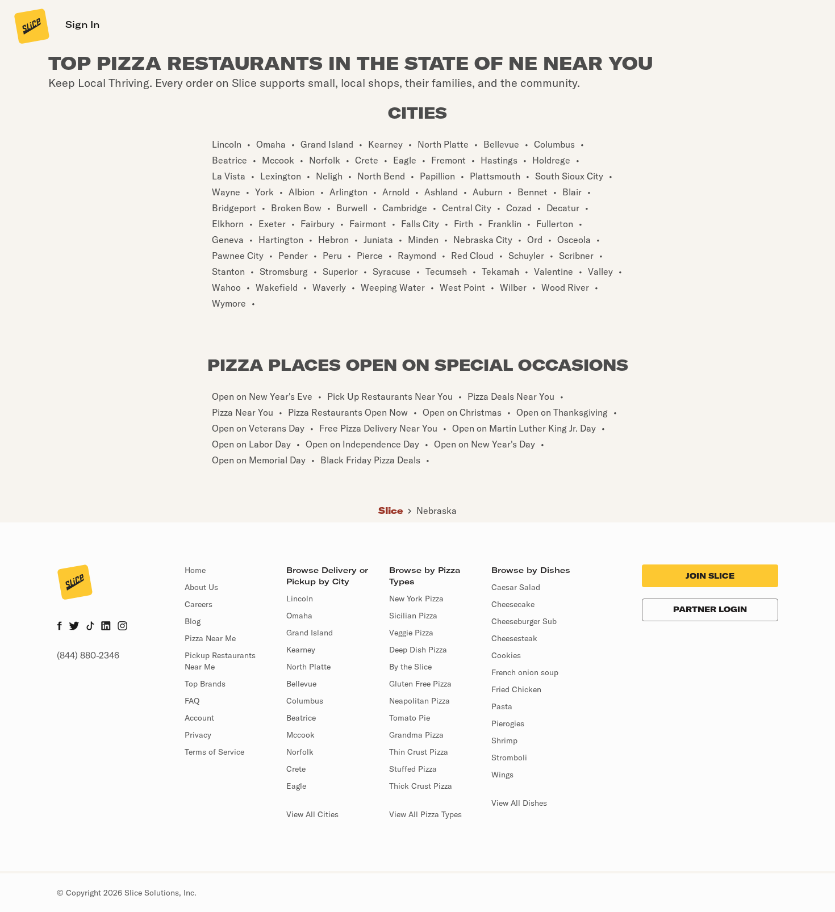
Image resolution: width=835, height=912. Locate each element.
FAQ (192, 701)
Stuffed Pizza (413, 769)
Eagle (296, 786)
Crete (296, 769)
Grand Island (309, 632)
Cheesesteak (514, 638)
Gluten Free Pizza (420, 684)
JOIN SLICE (710, 576)
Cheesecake (513, 604)
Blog (193, 621)
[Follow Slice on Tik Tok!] (90, 627)
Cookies (506, 655)
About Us (201, 587)
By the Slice (410, 667)
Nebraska (436, 510)
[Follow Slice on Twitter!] (74, 627)
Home (195, 570)
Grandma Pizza (416, 735)
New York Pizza (416, 598)
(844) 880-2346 (88, 655)
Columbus (304, 701)
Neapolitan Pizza (419, 701)
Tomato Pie (409, 718)
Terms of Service (214, 752)
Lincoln (299, 598)
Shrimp (504, 740)
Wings (502, 774)
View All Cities (312, 814)
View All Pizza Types (425, 814)
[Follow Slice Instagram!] (123, 627)
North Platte (308, 667)
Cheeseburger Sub (524, 621)
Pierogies (507, 723)
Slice (390, 510)
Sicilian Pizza (413, 615)
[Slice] (31, 26)
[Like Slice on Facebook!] (59, 627)
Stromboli (509, 757)
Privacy (198, 735)
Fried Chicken (516, 689)
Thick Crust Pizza (420, 786)
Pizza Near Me (210, 638)
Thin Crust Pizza (418, 752)
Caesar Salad (515, 587)
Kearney (300, 650)
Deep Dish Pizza (418, 650)
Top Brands (205, 684)
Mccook (300, 735)
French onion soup (524, 672)
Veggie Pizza (411, 632)
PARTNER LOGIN (710, 609)
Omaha (299, 615)
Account (199, 718)
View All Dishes (519, 803)
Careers (198, 604)
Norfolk (300, 752)
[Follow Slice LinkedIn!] (106, 627)
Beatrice (301, 718)
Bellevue (301, 684)
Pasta (501, 706)
